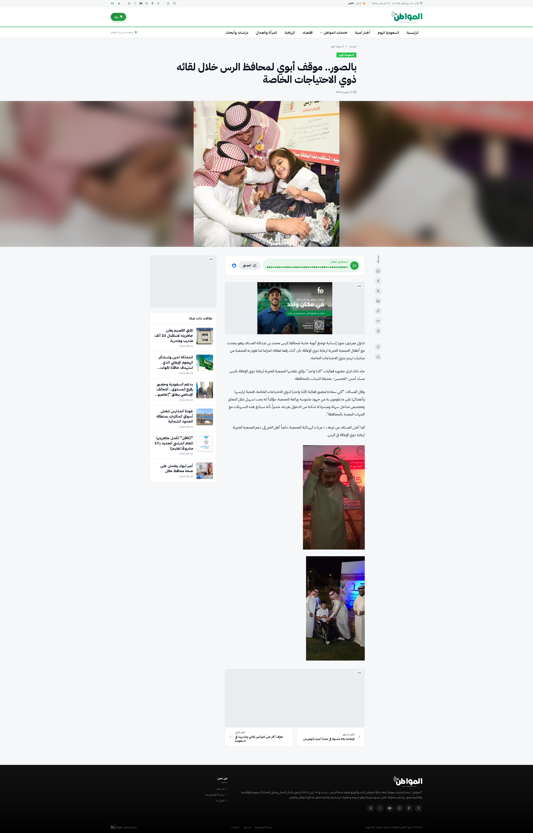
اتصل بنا (220, 800)
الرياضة (290, 32)
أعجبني (247, 265)
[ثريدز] (129, 3)
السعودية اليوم (388, 32)
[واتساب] (378, 271)
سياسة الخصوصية (215, 795)
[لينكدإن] (378, 301)
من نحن (220, 789)
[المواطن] (407, 17)
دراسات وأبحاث (237, 32)
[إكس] (378, 291)
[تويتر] (158, 3)
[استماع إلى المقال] (378, 357)
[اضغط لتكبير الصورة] (266, 174)
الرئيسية (412, 32)
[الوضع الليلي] (119, 3)
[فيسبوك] (152, 3)
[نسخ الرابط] (378, 311)
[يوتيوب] (140, 3)
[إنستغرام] (146, 3)
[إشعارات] (168, 3)
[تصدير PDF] (378, 331)
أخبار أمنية (362, 32)
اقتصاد (308, 32)
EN (112, 3)
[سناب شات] (135, 3)
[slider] (307, 267)
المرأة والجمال (266, 32)
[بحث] (174, 3)
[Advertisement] (295, 698)
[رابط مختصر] (378, 321)
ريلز (117, 17)
